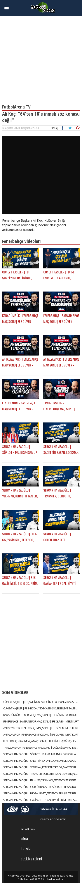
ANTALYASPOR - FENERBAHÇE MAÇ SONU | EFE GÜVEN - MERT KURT (40, 728)
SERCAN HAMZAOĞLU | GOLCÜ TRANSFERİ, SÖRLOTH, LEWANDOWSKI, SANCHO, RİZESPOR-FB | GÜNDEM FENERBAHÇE (41, 787)
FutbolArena (28, 829)
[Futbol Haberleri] (43, 7)
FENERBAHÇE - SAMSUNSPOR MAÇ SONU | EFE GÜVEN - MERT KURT (41, 721)
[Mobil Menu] (8, 8)
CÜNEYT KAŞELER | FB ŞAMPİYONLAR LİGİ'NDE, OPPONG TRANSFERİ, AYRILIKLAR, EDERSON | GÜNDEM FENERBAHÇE (41, 702)
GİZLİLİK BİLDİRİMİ (31, 859)
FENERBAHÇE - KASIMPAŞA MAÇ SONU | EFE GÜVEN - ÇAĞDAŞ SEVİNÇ (41, 741)
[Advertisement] (41, 58)
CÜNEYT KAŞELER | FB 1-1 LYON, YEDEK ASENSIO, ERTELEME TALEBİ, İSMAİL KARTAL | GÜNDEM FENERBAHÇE (41, 708)
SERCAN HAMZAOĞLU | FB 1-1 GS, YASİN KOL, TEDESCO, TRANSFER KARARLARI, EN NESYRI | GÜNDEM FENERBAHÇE (41, 780)
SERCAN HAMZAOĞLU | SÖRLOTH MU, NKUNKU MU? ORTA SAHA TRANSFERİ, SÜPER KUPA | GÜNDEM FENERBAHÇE (41, 754)
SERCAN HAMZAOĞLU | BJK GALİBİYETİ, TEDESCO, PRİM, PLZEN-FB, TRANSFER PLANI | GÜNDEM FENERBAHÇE (41, 793)
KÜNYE (24, 839)
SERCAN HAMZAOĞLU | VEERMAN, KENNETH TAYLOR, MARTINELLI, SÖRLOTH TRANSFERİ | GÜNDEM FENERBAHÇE (41, 767)
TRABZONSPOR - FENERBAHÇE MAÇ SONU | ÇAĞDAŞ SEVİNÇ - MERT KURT (41, 748)
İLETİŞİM (25, 849)
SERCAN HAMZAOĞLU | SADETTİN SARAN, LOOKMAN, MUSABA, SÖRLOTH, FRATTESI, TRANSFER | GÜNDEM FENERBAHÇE (41, 761)
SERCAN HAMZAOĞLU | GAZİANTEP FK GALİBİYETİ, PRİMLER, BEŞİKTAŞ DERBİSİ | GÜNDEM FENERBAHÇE (41, 800)
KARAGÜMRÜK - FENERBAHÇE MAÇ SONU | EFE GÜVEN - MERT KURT (41, 715)
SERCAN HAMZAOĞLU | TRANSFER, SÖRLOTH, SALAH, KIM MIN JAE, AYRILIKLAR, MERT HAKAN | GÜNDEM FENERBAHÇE (41, 774)
